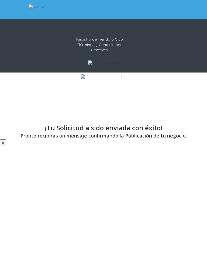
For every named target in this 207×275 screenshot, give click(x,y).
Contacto (99, 50)
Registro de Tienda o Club (99, 39)
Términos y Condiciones (99, 44)
